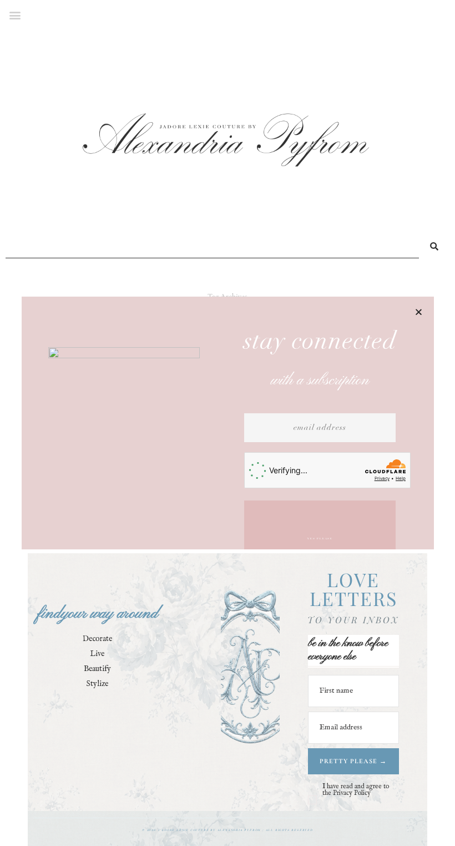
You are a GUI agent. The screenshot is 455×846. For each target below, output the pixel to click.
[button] (418, 312)
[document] (227, 423)
